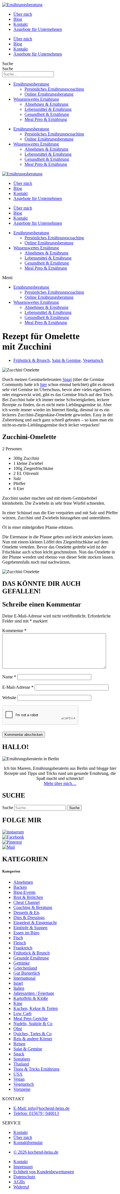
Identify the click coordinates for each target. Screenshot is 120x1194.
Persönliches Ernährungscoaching (54, 89)
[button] (60, 277)
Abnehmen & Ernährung (46, 104)
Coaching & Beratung (32, 907)
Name (9, 676)
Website (9, 697)
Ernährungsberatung (31, 84)
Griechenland (25, 968)
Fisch (18, 937)
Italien (18, 988)
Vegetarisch (93, 360)
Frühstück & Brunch (31, 360)
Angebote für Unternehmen (37, 29)
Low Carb (22, 1013)
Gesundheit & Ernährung (47, 114)
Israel (18, 983)
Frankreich (22, 947)
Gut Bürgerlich (26, 973)
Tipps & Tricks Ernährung (36, 1069)
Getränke (21, 963)
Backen (20, 887)
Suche (7, 63)
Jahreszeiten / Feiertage (33, 993)
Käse (17, 1003)
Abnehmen (23, 882)
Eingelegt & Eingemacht (35, 922)
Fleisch (19, 942)
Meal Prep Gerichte (30, 1018)
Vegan (19, 1079)
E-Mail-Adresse (17, 687)
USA (18, 1074)
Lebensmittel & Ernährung (48, 109)
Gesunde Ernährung (31, 958)
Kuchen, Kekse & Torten (35, 1008)
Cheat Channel (26, 902)
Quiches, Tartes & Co (32, 1033)
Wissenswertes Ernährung (36, 99)
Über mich (22, 14)
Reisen (19, 1043)
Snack (18, 1053)
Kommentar (14, 630)
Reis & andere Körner (32, 1038)
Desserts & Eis (26, 912)
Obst (17, 1028)
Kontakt (20, 24)
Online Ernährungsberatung (49, 94)
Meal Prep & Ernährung (46, 119)
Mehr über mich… (60, 783)
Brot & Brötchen (28, 897)
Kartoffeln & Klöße (30, 998)
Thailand (21, 1064)
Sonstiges (21, 1059)
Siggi (67, 379)
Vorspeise (21, 1089)
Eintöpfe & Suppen (30, 927)
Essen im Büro (26, 932)
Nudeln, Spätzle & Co (32, 1023)
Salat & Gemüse (66, 360)
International (24, 978)
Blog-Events (24, 892)
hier (43, 384)
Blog (17, 19)
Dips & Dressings (29, 917)
